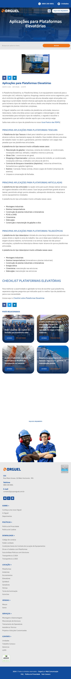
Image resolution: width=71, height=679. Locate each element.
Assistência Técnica (9, 627)
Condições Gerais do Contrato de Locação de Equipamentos (23, 546)
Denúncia (5, 647)
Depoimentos (7, 516)
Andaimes (5, 572)
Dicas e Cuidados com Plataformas (14, 549)
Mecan (4, 604)
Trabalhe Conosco (8, 644)
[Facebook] (5, 498)
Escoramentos (7, 575)
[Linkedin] (12, 498)
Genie (4, 608)
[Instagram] (8, 498)
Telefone (6, 483)
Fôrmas (4, 588)
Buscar (56, 45)
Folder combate (7, 543)
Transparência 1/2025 (10, 559)
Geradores (6, 585)
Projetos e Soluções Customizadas (14, 630)
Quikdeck (5, 582)
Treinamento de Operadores (12, 624)
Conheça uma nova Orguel (11, 510)
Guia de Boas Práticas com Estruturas (15, 552)
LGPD (4, 650)
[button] (49, 10)
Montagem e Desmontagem (12, 618)
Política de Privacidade (10, 526)
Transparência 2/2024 (10, 556)
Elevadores (6, 578)
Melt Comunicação (52, 671)
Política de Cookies (9, 530)
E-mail (5, 489)
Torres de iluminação (9, 591)
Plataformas (6, 569)
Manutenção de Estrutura (11, 621)
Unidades (5, 641)
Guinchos (5, 594)
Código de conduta (9, 540)
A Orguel (5, 513)
